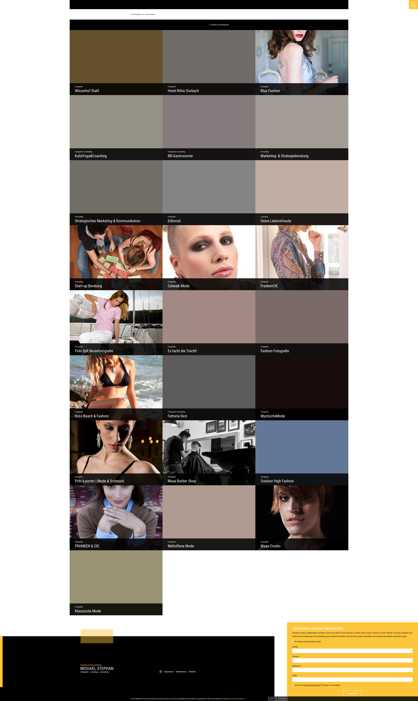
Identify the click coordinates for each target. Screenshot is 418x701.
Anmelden (352, 694)
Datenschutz (181, 671)
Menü (401, 4)
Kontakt (192, 671)
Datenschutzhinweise (312, 685)
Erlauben (282, 699)
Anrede (295, 647)
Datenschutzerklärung (236, 699)
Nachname (296, 666)
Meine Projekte (150, 14)
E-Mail (294, 676)
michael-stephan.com (137, 14)
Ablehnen (272, 698)
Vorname (295, 656)
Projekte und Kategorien (219, 25)
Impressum (169, 671)
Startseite (4, 4)
